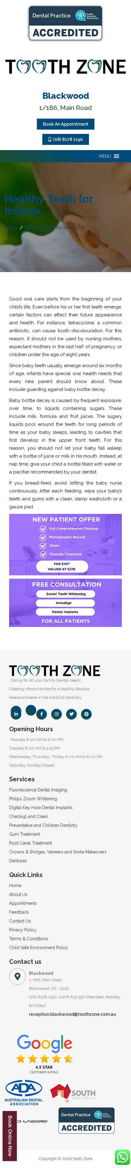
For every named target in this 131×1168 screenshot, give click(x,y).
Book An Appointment (65, 124)
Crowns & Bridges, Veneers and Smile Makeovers (58, 851)
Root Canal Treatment (30, 843)
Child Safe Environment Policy (38, 947)
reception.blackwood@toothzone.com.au (72, 1014)
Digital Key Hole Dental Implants (41, 807)
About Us (18, 894)
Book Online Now (10, 1136)
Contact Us (20, 921)
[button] (105, 156)
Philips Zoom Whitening (33, 798)
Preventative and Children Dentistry (43, 825)
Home (11, 227)
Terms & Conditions (28, 938)
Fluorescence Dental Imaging (38, 789)
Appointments (23, 903)
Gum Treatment (24, 834)
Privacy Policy (23, 929)
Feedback (19, 912)
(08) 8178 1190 (67, 139)
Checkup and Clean (28, 816)
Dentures (18, 860)
